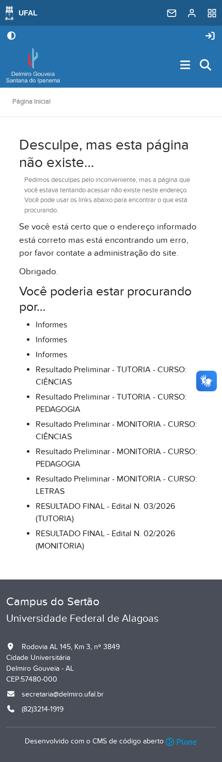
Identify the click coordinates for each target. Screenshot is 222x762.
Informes (51, 325)
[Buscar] (206, 66)
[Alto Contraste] (11, 36)
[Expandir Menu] (185, 66)
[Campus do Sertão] (33, 65)
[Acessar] (210, 36)
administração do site (135, 253)
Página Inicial (31, 101)
